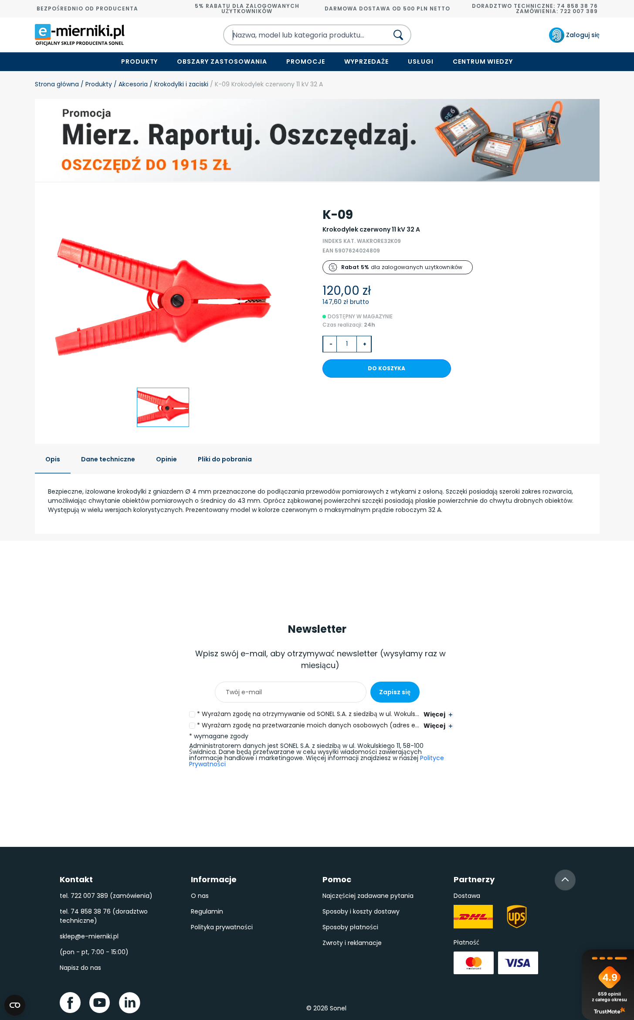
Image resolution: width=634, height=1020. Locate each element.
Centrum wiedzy (483, 61)
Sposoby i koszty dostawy (361, 911)
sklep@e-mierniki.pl (89, 936)
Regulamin (207, 911)
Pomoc (336, 879)
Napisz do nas (80, 967)
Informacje (214, 879)
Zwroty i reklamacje (352, 942)
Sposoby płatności (350, 927)
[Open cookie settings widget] (14, 1005)
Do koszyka (386, 368)
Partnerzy (474, 879)
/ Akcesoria (130, 84)
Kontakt (76, 879)
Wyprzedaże (366, 61)
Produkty (139, 61)
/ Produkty (95, 84)
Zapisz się (394, 692)
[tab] (53, 460)
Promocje (305, 61)
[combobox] (298, 35)
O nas (200, 895)
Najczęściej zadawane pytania (368, 895)
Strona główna (57, 84)
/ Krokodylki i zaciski (178, 84)
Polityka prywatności (222, 927)
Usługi (421, 61)
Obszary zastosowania (222, 61)
